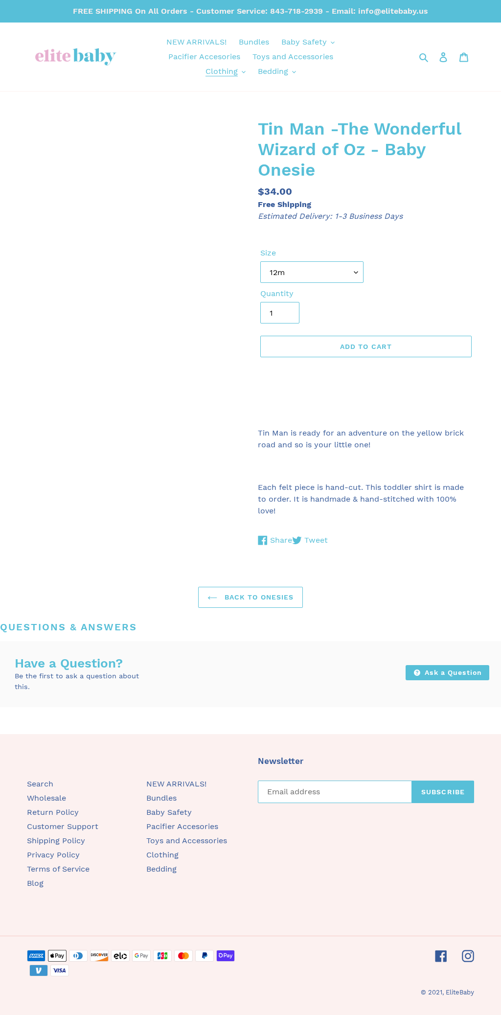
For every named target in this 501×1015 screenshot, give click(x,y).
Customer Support (62, 826)
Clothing (162, 854)
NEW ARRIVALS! (176, 783)
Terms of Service (58, 869)
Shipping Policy (56, 840)
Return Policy (53, 812)
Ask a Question (452, 672)
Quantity (277, 293)
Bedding (161, 869)
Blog (35, 883)
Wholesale (46, 798)
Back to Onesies (258, 597)
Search (40, 783)
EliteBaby (460, 992)
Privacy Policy (53, 854)
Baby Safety (169, 812)
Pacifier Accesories (182, 826)
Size (268, 252)
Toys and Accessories (186, 840)
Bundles (161, 798)
